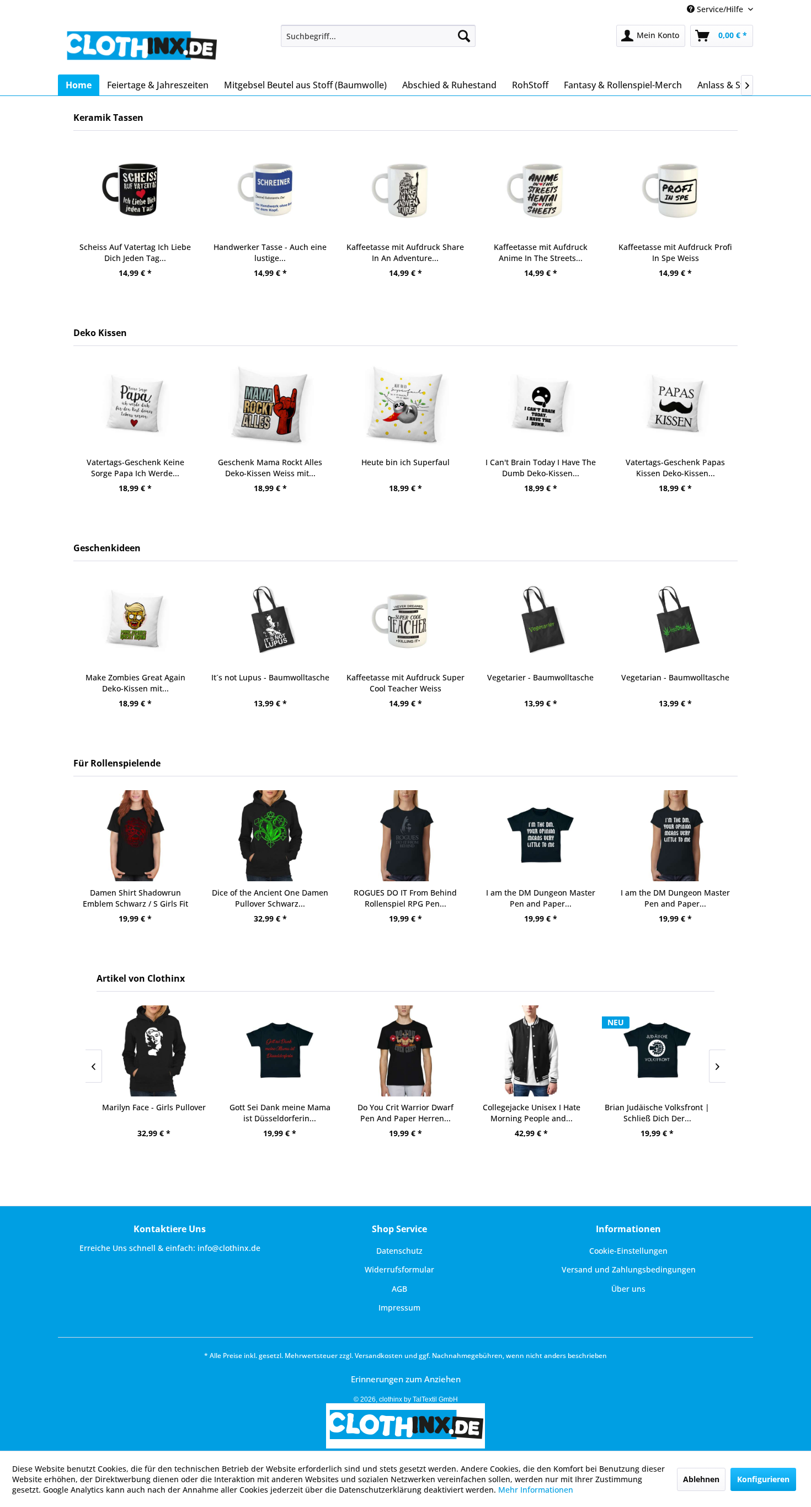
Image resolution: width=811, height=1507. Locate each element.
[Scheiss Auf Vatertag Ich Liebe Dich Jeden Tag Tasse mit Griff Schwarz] (135, 190)
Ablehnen (701, 1479)
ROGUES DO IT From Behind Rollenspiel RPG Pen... (405, 898)
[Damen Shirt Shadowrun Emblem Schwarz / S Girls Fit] (135, 835)
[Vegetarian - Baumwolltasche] (675, 620)
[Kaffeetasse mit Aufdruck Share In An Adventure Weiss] (405, 190)
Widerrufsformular (399, 1269)
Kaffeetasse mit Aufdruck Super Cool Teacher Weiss (405, 683)
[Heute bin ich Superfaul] (405, 405)
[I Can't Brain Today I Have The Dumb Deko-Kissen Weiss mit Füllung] (540, 405)
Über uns (628, 1289)
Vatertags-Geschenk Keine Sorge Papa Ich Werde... (135, 467)
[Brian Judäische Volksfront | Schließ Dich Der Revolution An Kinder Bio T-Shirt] (657, 1050)
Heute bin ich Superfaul (405, 462)
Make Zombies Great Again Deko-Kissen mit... (135, 683)
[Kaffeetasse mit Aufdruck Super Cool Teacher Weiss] (405, 620)
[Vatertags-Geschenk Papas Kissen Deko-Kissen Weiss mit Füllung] (675, 405)
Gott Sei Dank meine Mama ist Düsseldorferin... (280, 1112)
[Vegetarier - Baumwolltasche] (540, 620)
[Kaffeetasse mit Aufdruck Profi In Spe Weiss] (675, 190)
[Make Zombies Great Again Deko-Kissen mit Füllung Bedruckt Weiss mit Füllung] (135, 620)
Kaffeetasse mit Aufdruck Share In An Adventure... (405, 252)
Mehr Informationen (535, 1489)
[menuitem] (378, 36)
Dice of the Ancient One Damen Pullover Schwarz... (270, 898)
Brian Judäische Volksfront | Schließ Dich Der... (657, 1112)
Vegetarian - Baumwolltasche (675, 677)
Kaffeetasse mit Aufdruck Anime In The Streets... (541, 252)
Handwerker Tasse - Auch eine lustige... (270, 252)
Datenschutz (399, 1250)
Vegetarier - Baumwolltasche (540, 677)
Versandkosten (379, 1355)
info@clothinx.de (229, 1248)
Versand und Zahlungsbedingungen (629, 1269)
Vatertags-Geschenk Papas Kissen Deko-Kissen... (675, 467)
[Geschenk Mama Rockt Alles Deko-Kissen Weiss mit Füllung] (270, 405)
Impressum (399, 1307)
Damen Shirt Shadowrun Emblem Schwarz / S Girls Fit (135, 898)
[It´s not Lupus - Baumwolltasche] (270, 620)
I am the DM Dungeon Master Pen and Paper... (540, 898)
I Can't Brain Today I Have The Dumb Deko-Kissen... (540, 467)
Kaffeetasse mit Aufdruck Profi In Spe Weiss (675, 252)
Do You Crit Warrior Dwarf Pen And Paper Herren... (405, 1112)
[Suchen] (464, 36)
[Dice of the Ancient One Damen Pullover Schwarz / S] (270, 835)
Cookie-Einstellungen (628, 1250)
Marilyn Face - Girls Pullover (154, 1107)
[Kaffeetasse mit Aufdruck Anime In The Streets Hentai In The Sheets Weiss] (540, 190)
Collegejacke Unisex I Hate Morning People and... (531, 1112)
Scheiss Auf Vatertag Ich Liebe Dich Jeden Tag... (135, 252)
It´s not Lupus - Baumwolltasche (270, 677)
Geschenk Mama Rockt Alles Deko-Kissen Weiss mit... (270, 467)
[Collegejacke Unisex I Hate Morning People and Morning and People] (531, 1050)
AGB (399, 1289)
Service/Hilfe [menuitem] (720, 9)
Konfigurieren (763, 1479)
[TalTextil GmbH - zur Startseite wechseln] (140, 47)
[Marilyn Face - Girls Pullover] (154, 1050)
